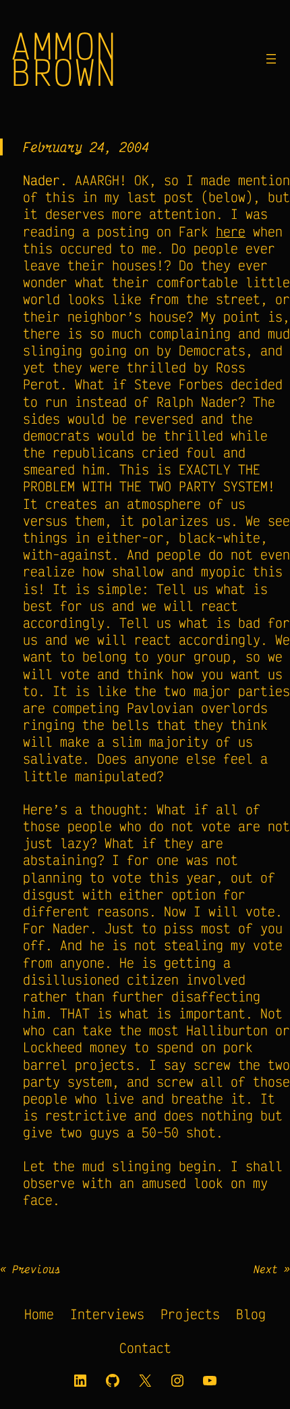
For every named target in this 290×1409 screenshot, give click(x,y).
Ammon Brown (64, 58)
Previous (36, 1269)
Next (266, 1269)
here (230, 231)
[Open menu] (271, 59)
